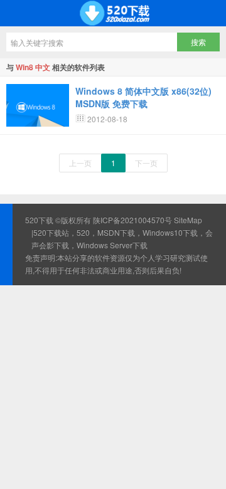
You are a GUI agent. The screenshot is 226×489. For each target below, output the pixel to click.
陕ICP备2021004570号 (132, 219)
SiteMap (188, 219)
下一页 (146, 162)
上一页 (80, 162)
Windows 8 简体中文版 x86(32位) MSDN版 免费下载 (143, 97)
